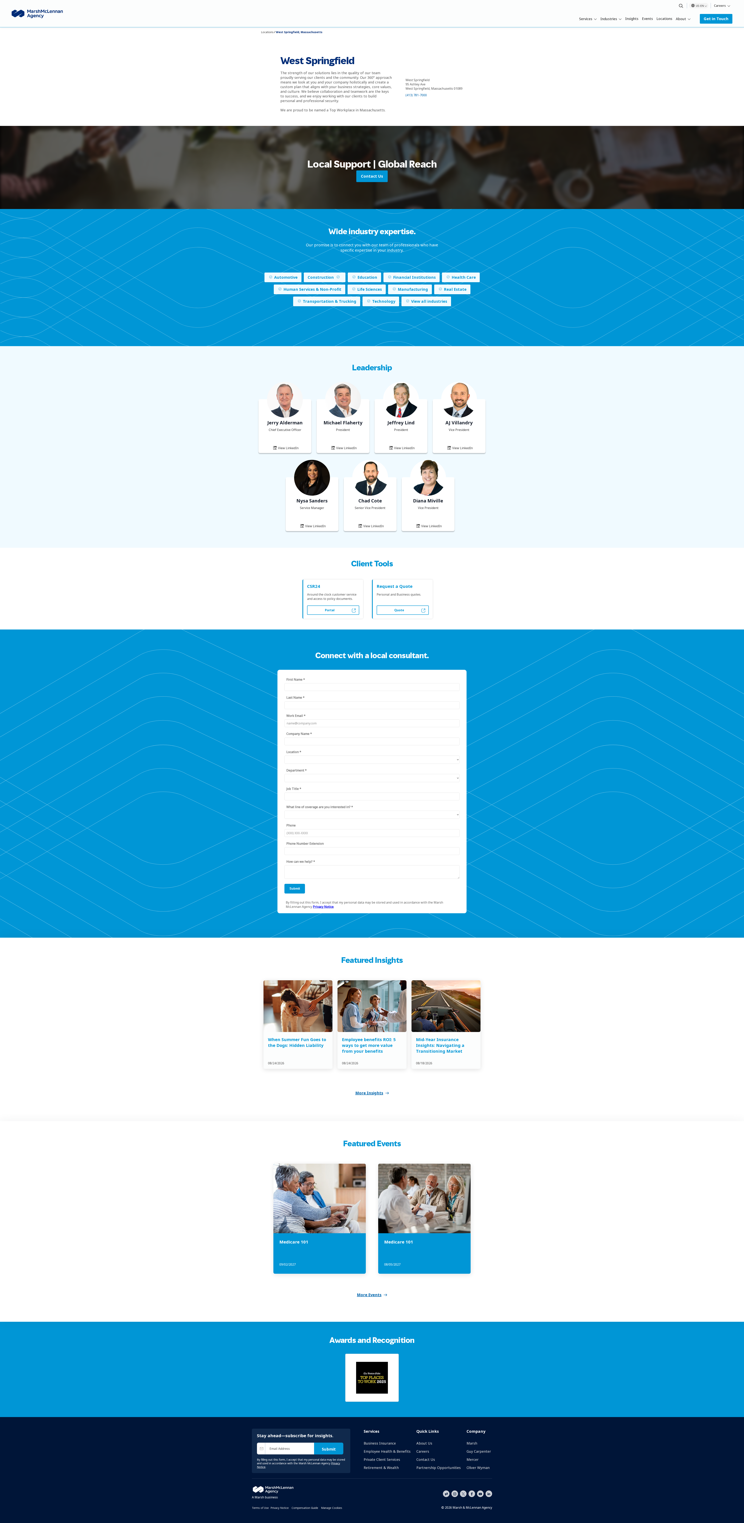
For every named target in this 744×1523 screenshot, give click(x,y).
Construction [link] (321, 277)
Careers (720, 5)
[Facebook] (471, 1493)
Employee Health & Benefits (387, 1451)
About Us (424, 1443)
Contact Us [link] (372, 176)
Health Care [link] (464, 277)
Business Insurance (380, 1443)
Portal (330, 610)
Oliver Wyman (478, 1467)
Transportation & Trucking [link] (329, 301)
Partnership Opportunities (438, 1467)
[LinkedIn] (489, 1493)
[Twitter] (463, 1493)
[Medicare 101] (319, 1198)
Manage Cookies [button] (331, 1508)
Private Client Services (382, 1459)
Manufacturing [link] (413, 289)
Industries (608, 18)
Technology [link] (383, 301)
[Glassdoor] (446, 1494)
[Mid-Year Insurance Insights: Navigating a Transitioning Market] (446, 1006)
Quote (399, 610)
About (681, 18)
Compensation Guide (305, 1508)
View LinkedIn (288, 448)
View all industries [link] (429, 301)
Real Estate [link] (455, 289)
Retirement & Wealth (381, 1467)
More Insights (369, 1093)
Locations (664, 18)
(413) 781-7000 (416, 95)
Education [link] (367, 277)
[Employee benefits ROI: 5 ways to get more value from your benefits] (372, 1006)
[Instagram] (454, 1494)
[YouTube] (480, 1493)
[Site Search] (681, 6)
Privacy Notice (279, 1508)
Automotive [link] (286, 277)
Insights (631, 18)
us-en (700, 6)
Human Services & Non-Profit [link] (312, 289)
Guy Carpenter (479, 1451)
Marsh (472, 1443)
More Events (369, 1294)
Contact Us (425, 1459)
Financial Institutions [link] (414, 277)
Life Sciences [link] (369, 289)
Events (647, 18)
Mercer (473, 1459)
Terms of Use (260, 1508)
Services (585, 18)
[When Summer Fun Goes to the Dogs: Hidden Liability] (298, 1006)
